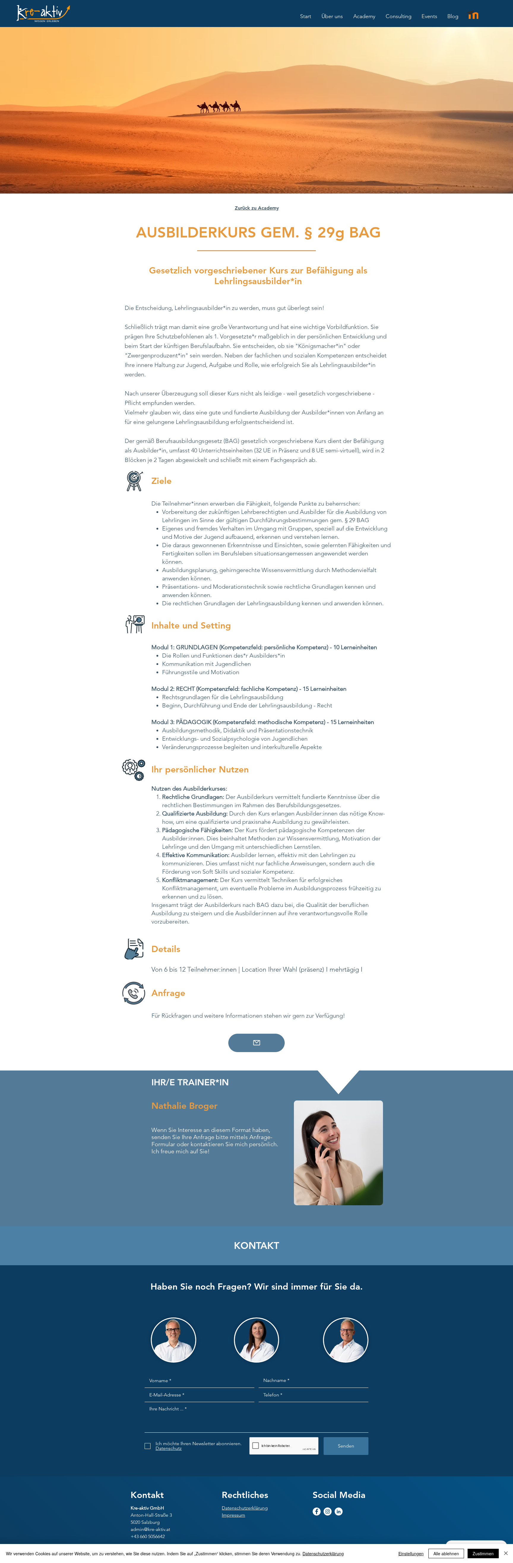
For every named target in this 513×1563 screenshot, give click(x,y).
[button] (332, 16)
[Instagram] (328, 1511)
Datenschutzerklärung (323, 1553)
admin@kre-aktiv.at (150, 1529)
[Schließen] (505, 1553)
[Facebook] (317, 1511)
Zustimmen (483, 1553)
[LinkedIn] (339, 1511)
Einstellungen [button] (411, 1553)
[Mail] (256, 1043)
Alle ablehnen (446, 1553)
